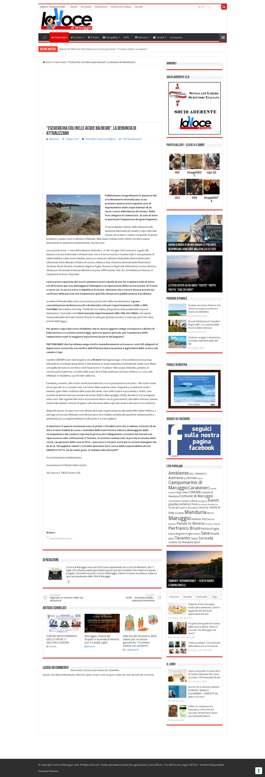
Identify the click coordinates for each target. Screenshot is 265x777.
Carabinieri (198, 487)
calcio (200, 478)
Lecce (202, 507)
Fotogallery (112, 37)
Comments (201, 596)
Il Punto (95, 37)
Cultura (193, 500)
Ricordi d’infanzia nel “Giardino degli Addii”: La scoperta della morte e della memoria (204, 324)
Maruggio (179, 518)
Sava (205, 533)
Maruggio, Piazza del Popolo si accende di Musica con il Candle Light (102, 639)
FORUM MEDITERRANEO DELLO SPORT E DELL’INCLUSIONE (61, 639)
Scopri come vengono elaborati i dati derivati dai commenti (123, 674)
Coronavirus (176, 37)
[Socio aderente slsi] (194, 108)
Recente (188, 596)
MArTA (210, 513)
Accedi (139, 7)
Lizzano (179, 513)
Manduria (195, 512)
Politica (206, 528)
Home (73, 7)
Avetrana (175, 478)
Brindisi (192, 478)
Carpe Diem (181, 492)
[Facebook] (203, 7)
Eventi (213, 500)
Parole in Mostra (190, 523)
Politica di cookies (121, 7)
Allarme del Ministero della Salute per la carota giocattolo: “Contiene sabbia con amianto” (139, 640)
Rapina (171, 534)
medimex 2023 (199, 519)
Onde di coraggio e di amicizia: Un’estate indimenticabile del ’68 (204, 340)
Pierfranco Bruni (184, 528)
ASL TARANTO (198, 473)
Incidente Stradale (207, 504)
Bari (185, 478)
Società (160, 37)
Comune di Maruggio (196, 496)
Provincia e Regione (107, 139)
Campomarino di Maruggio (185, 485)
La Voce (78, 37)
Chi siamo (86, 7)
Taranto (182, 538)
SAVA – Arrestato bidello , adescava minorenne (140, 598)
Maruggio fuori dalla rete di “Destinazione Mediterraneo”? (87, 49)
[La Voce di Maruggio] (66, 18)
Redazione (101, 7)
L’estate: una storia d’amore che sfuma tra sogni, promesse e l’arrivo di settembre (204, 308)
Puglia (215, 528)
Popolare (174, 596)
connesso (88, 670)
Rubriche (142, 37)
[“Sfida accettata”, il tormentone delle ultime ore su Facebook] (177, 647)
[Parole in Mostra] (194, 389)
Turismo (172, 542)
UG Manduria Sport (189, 542)
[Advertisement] (158, 21)
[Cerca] (224, 7)
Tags (214, 596)
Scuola (214, 533)
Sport (171, 538)
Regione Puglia (184, 533)
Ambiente (178, 473)
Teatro (194, 538)
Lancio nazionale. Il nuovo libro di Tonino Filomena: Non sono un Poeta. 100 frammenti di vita (204, 674)
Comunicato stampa (178, 501)
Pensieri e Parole (212, 524)
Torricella (205, 538)
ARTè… (127, 37)
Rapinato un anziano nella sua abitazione (66, 598)
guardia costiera (178, 504)
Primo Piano (61, 37)
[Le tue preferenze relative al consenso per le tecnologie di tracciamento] (258, 770)
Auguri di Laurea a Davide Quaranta (186, 290)
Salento (197, 534)
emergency (202, 501)
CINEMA (194, 492)
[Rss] (199, 7)
